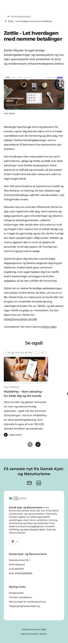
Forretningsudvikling (21, 16)
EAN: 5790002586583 (20, 573)
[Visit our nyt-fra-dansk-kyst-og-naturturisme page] (29, 483)
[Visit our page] (38, 483)
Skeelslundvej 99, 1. (20, 560)
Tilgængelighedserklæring (24, 606)
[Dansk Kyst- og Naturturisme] (17, 498)
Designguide (16, 592)
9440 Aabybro (17, 564)
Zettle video (49, 326)
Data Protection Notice (34, 633)
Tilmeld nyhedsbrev (20, 597)
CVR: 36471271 (16, 569)
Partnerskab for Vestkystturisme (27, 601)
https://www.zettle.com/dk (20, 319)
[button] (26, 411)
